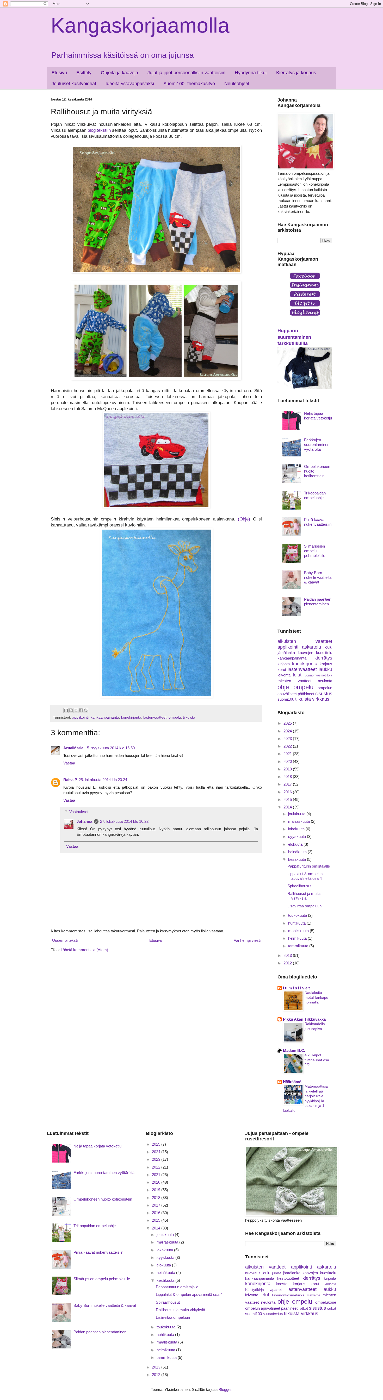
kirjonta (283, 664)
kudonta (330, 1284)
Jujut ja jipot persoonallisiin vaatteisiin (186, 72)
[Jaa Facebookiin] (80, 710)
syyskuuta (297, 836)
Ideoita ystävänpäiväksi (130, 83)
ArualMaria (73, 748)
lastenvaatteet (154, 717)
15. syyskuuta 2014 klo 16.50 (110, 748)
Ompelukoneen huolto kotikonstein (102, 1199)
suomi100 (285, 699)
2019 (288, 769)
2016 (288, 792)
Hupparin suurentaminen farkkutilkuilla (294, 337)
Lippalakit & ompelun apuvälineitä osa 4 (305, 876)
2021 (288, 753)
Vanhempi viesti (247, 940)
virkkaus (320, 699)
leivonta (284, 675)
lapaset (275, 1289)
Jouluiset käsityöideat (74, 83)
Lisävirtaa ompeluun (304, 906)
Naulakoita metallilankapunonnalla (316, 997)
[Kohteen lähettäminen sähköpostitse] (66, 710)
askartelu (311, 647)
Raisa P (70, 779)
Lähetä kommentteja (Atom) (84, 949)
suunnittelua (273, 1314)
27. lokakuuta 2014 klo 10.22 (124, 821)
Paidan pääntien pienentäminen (317, 601)
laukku (325, 669)
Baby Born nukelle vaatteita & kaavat (317, 577)
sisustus (323, 693)
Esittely (83, 72)
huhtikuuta (297, 923)
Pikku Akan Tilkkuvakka (304, 1019)
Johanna (84, 821)
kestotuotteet (288, 1278)
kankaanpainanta (105, 717)
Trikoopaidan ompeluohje (315, 495)
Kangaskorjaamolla (140, 25)
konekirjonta (131, 717)
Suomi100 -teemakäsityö (189, 83)
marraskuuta (299, 821)
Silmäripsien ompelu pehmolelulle (314, 551)
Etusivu (59, 72)
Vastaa (69, 763)
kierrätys (323, 658)
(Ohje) (244, 519)
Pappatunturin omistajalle (308, 866)
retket (303, 1308)
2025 (288, 723)
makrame (313, 1295)
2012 (288, 963)
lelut (297, 674)
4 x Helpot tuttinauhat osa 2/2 (317, 1060)
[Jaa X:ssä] (75, 710)
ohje (283, 686)
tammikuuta (298, 946)
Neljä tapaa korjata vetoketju (318, 415)
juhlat (276, 1273)
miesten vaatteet (294, 681)
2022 (288, 746)
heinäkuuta (298, 852)
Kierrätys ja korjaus (296, 72)
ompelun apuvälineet (262, 1308)
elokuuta (296, 844)
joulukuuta (297, 814)
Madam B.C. (294, 1050)
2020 (288, 761)
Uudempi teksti (65, 940)
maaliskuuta (299, 930)
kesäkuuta (297, 859)
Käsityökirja (254, 1290)
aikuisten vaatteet (304, 641)
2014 (288, 807)
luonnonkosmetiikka (318, 675)
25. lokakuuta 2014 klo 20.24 (103, 779)
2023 (288, 738)
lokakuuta (297, 829)
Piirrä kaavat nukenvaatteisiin (317, 521)
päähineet (306, 694)
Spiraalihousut (299, 886)
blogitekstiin (99, 130)
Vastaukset (78, 811)
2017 (288, 784)
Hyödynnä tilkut (251, 72)
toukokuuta (298, 915)
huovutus (252, 1273)
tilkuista (189, 717)
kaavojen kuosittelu (315, 652)
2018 (288, 776)
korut (281, 669)
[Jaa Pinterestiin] (85, 710)
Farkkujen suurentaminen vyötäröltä (316, 444)
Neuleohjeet (236, 83)
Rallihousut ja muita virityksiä (303, 895)
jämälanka (286, 652)
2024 (288, 731)
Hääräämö (292, 1081)
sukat (331, 1308)
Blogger (225, 1389)
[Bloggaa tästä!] (70, 710)
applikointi (80, 717)
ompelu (175, 717)
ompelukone (325, 1302)
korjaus (326, 664)
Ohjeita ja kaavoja (119, 72)
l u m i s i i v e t (296, 988)
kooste (281, 1284)
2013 (288, 955)
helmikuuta (298, 938)
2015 (288, 799)
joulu (328, 647)
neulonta (325, 681)
